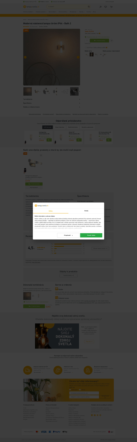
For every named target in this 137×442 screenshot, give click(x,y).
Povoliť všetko (91, 235)
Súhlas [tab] (51, 211)
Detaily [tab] (86, 210)
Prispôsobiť (67, 235)
